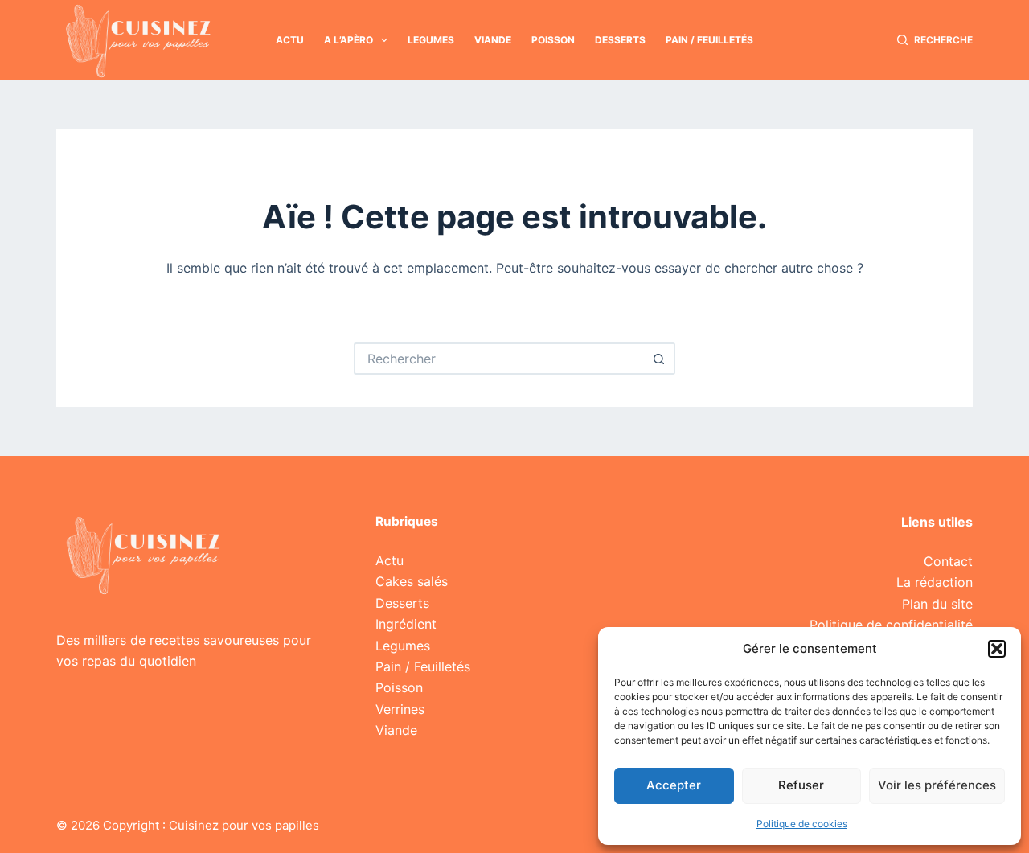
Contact (948, 561)
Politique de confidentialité (891, 625)
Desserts (620, 40)
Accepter (673, 785)
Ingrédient (406, 624)
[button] (997, 649)
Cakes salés (411, 581)
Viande (492, 40)
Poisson (553, 40)
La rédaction (934, 582)
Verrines (399, 709)
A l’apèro (348, 40)
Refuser (801, 785)
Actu (290, 40)
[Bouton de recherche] (659, 358)
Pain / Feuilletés (709, 40)
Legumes (431, 40)
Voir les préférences (937, 785)
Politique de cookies (801, 824)
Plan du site (937, 604)
